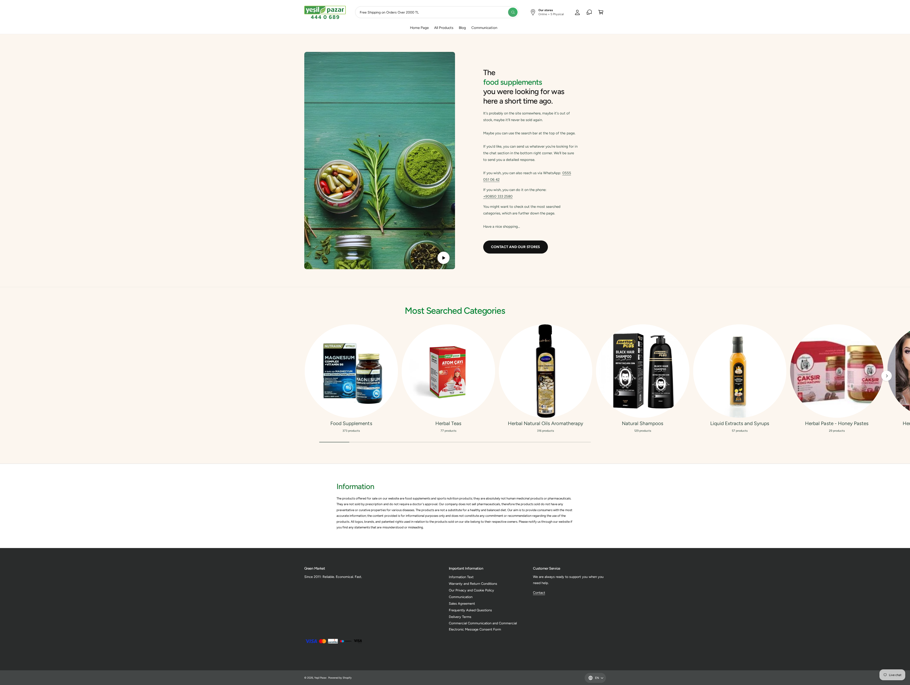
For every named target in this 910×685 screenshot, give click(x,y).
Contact (539, 592)
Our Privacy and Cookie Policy (471, 590)
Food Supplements (351, 423)
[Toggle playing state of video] (443, 258)
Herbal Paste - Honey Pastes (837, 423)
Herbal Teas (448, 423)
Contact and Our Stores (515, 247)
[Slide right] (886, 376)
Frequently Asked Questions (470, 610)
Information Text (461, 577)
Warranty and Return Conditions (473, 583)
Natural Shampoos (642, 423)
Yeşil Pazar (320, 677)
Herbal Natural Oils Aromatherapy (545, 423)
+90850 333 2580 (498, 196)
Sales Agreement (462, 603)
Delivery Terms (460, 617)
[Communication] (589, 12)
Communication (461, 597)
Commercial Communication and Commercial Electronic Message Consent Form (483, 626)
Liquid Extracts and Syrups (739, 423)
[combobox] (437, 12)
